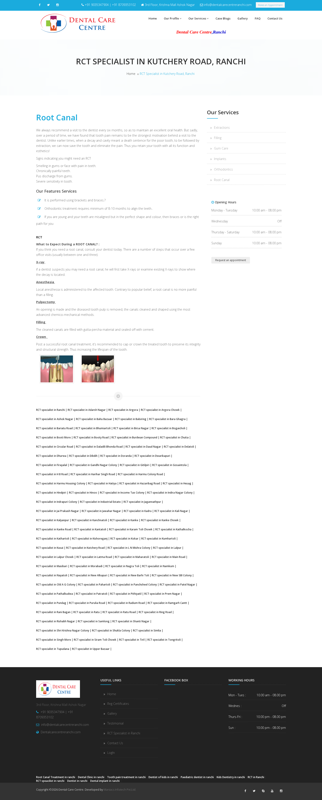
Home (153, 18)
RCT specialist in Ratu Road (119, 612)
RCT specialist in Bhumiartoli (93, 428)
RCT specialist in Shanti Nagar (130, 621)
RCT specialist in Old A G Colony (55, 584)
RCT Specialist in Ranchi (123, 733)
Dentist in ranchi (77, 780)
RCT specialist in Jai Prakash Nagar (57, 511)
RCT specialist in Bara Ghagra (167, 419)
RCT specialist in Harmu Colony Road (140, 474)
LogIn (111, 753)
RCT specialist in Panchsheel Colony (135, 584)
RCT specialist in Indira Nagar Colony (170, 492)
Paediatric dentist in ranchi (197, 777)
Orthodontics (223, 169)
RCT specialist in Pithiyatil (126, 593)
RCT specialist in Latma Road (94, 557)
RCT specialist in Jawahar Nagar (101, 511)
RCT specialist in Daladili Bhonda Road (99, 446)
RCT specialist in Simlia (147, 630)
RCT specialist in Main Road (168, 557)
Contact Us (274, 18)
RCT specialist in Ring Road (155, 612)
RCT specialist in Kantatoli (90, 529)
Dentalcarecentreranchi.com (61, 732)
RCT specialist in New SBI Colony (172, 575)
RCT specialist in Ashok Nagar (54, 419)
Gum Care (221, 148)
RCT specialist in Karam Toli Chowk (130, 529)
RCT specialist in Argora (123, 409)
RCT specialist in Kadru (138, 511)
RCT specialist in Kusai (49, 547)
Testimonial (115, 723)
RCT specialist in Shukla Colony (111, 630)
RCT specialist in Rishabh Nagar (55, 621)
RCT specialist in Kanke (124, 520)
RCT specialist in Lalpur (167, 547)
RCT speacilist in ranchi (50, 780)
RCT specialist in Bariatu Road (54, 428)
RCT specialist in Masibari (51, 566)
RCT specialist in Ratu (86, 612)
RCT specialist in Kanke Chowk (160, 520)
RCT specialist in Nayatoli (51, 575)
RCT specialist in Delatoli (179, 446)
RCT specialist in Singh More (53, 639)
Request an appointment (230, 260)
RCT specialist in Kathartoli (52, 538)
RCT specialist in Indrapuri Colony (56, 501)
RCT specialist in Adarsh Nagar (87, 409)
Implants (220, 159)
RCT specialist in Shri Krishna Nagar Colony (62, 630)
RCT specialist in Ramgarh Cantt (167, 603)
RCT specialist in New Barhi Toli (129, 575)
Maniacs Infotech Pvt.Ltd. (120, 789)
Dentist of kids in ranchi (163, 777)
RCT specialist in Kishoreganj (90, 538)
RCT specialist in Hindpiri (51, 492)
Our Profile (171, 18)
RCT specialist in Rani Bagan (53, 612)
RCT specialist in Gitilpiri (134, 465)
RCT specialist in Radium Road (126, 603)
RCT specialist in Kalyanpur (52, 520)
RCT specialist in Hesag (177, 483)
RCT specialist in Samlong (94, 621)
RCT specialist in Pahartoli (94, 584)
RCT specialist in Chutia (174, 437)
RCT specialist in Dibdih (83, 455)
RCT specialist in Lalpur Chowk (55, 557)
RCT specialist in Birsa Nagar (131, 428)
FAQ (257, 18)
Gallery (242, 18)
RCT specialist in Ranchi (50, 409)
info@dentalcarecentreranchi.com (228, 5)
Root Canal (222, 180)
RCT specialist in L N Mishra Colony (129, 547)
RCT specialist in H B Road (52, 474)
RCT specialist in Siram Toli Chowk (95, 639)
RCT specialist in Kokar (124, 538)
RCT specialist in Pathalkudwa (54, 593)
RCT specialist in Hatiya (102, 483)
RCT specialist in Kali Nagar (171, 511)
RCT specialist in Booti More (53, 437)
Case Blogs (223, 18)
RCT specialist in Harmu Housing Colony (60, 483)
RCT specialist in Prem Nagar (162, 593)
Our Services (197, 18)
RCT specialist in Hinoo (83, 492)
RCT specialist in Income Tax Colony (122, 492)
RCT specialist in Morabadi (86, 566)
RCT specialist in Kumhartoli (158, 538)
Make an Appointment (270, 5)
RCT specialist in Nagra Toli (122, 566)
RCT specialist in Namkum (158, 566)
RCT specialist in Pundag (51, 603)
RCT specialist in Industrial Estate (100, 501)
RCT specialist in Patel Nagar (177, 584)
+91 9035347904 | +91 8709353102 (110, 5)
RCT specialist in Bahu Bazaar (94, 419)
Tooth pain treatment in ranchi (126, 777)
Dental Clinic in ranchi (91, 777)
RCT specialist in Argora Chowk (160, 409)
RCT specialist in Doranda (116, 455)
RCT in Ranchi (256, 777)
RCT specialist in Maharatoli (132, 557)
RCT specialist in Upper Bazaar (91, 649)
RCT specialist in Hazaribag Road (139, 483)
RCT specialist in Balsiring (130, 419)
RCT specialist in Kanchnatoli (89, 520)
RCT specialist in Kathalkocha (173, 529)
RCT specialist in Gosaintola (169, 465)
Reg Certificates (118, 704)
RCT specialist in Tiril (132, 639)
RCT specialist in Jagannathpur (142, 501)
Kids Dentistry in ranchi (231, 777)
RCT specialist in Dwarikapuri (152, 455)
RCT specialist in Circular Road (54, 446)
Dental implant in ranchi (105, 780)
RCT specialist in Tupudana (52, 649)
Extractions (222, 127)
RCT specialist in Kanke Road (53, 529)
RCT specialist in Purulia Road (87, 603)
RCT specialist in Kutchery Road (85, 547)
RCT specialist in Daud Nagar (143, 446)
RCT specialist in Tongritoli (164, 639)
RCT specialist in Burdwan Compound (134, 437)
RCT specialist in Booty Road (91, 437)
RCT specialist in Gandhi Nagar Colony (93, 465)
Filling (217, 138)
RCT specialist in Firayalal (51, 465)
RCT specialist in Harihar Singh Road (93, 474)
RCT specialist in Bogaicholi (168, 428)
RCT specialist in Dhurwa (51, 455)
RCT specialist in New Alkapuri (88, 575)
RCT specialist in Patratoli (91, 593)
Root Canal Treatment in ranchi (55, 777)
